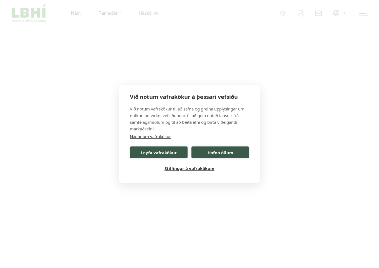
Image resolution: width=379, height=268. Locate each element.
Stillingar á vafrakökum (189, 168)
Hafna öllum (220, 152)
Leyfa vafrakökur (159, 152)
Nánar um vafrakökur (150, 136)
